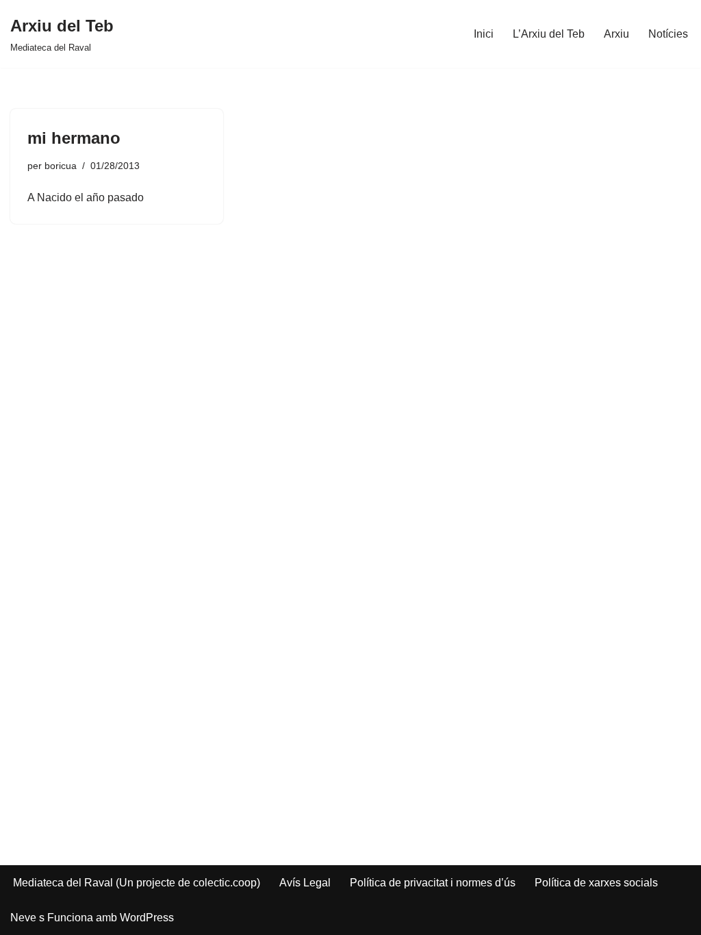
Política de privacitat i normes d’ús (432, 882)
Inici (484, 34)
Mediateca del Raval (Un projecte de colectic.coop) (136, 882)
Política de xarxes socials (596, 882)
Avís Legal (305, 882)
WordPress (147, 917)
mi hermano (73, 138)
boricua (60, 165)
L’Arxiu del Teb (549, 34)
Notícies (668, 34)
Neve (23, 917)
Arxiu (616, 34)
